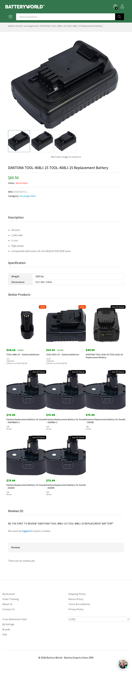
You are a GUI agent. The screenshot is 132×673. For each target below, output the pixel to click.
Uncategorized (31, 25)
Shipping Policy (76, 594)
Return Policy (75, 599)
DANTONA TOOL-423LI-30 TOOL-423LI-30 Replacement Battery (104, 356)
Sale (4, 634)
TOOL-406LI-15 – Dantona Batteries (22, 354)
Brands (6, 629)
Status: (11, 183)
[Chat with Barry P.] (123, 664)
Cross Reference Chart (14, 619)
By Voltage (8, 624)
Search (119, 16)
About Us (7, 604)
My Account (8, 594)
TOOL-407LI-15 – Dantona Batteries (62, 354)
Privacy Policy (76, 609)
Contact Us (8, 609)
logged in (27, 531)
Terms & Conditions (79, 604)
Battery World (15, 25)
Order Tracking (10, 599)
